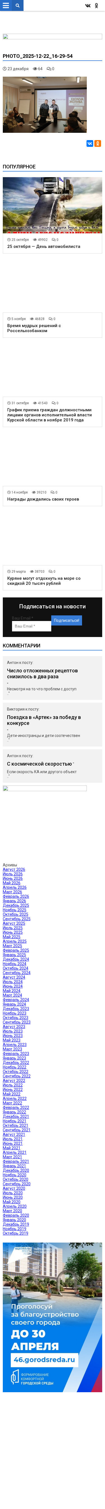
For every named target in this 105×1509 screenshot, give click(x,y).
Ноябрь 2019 (14, 1229)
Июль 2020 (13, 1193)
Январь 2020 (14, 1220)
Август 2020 (14, 1188)
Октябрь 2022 (15, 1071)
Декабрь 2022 (16, 1062)
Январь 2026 (14, 901)
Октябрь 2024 (15, 968)
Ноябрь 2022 (14, 1067)
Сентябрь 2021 (17, 1130)
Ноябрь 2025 (14, 910)
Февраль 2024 (16, 999)
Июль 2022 (13, 1085)
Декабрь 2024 (16, 959)
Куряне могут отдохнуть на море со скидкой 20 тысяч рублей (44, 581)
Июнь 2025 (13, 932)
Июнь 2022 (13, 1089)
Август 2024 (14, 977)
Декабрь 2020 (16, 1170)
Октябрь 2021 (15, 1125)
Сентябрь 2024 (17, 973)
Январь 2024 (14, 1004)
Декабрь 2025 (16, 905)
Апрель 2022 (15, 1098)
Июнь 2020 (13, 1197)
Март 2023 (12, 1049)
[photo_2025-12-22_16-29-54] (45, 131)
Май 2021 (11, 1148)
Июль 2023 (13, 1031)
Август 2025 (14, 923)
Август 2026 (14, 869)
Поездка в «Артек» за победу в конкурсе (44, 720)
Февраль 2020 (16, 1215)
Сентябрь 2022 (17, 1076)
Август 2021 (14, 1134)
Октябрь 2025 (15, 914)
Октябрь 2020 (15, 1179)
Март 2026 (12, 892)
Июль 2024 (13, 982)
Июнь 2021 (13, 1143)
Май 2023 (11, 1040)
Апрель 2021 (15, 1152)
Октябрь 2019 (15, 1233)
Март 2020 (12, 1211)
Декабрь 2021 (16, 1116)
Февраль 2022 (16, 1107)
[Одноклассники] (97, 143)
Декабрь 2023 (16, 1008)
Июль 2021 (13, 1139)
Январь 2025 (14, 955)
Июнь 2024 (13, 986)
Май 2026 (11, 883)
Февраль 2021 (16, 1161)
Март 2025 (12, 946)
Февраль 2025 (16, 950)
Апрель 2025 (15, 941)
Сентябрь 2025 (17, 919)
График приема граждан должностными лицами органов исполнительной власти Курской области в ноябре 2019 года (49, 415)
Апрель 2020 (15, 1206)
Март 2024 (12, 995)
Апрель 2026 (15, 887)
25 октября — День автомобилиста (43, 246)
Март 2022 (12, 1103)
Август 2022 (14, 1080)
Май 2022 (11, 1094)
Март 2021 (12, 1157)
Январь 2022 (14, 1112)
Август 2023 (14, 1026)
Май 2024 (11, 991)
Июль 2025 (13, 928)
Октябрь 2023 (15, 1017)
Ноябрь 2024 (14, 964)
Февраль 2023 (16, 1053)
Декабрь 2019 (16, 1224)
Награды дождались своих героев (43, 499)
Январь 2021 (14, 1166)
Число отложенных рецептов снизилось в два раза (42, 673)
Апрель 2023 (15, 1044)
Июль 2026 (13, 874)
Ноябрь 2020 (14, 1175)
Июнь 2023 (13, 1035)
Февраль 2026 (16, 896)
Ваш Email (22, 618)
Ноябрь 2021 (14, 1121)
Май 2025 (11, 937)
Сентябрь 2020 (17, 1184)
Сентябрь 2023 (17, 1022)
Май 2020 (11, 1202)
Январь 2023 (14, 1058)
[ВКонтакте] (90, 143)
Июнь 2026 (13, 878)
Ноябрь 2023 (14, 1013)
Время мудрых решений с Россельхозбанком (34, 328)
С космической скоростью (39, 764)
